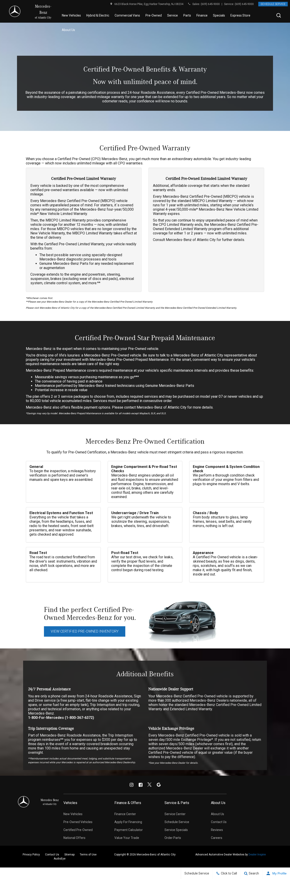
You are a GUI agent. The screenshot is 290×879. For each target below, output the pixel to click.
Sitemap (69, 854)
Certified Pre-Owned (78, 830)
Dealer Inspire (257, 854)
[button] (278, 15)
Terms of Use (88, 854)
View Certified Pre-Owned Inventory (84, 631)
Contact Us (219, 822)
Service (172, 15)
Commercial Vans (127, 15)
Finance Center (125, 814)
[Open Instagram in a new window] (131, 784)
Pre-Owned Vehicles (77, 822)
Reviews (217, 830)
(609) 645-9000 (210, 4)
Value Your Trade (126, 838)
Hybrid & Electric (97, 15)
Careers (216, 838)
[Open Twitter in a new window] (149, 784)
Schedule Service (273, 4)
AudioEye (59, 858)
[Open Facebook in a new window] (140, 784)
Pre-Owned (153, 15)
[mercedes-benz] (14, 11)
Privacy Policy (31, 854)
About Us (68, 30)
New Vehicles (71, 15)
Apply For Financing (128, 822)
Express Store (240, 15)
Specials (219, 15)
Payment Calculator (128, 830)
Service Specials (176, 830)
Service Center (175, 814)
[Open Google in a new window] (158, 784)
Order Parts (172, 838)
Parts (187, 15)
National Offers (74, 838)
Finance (202, 15)
